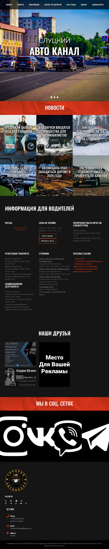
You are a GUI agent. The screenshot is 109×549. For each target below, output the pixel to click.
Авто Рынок (47, 236)
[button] (51, 97)
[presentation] (11, 50)
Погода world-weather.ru (20, 228)
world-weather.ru (20, 229)
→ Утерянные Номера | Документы (88, 261)
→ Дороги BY (78, 259)
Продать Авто (47, 241)
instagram (54, 64)
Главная (9, 4)
